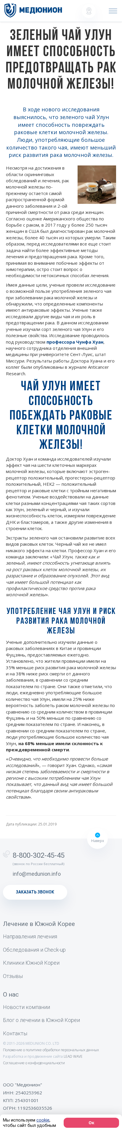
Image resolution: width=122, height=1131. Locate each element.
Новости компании (26, 1007)
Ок (91, 1122)
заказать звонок (35, 892)
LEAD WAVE (73, 1056)
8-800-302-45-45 (39, 855)
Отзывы (13, 976)
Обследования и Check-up (34, 950)
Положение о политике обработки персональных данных (51, 1049)
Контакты (15, 1033)
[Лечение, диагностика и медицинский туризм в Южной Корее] (33, 10)
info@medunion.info (37, 874)
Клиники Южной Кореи (31, 963)
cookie (42, 1120)
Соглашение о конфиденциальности (34, 1062)
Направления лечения (30, 936)
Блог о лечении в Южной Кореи (41, 1020)
